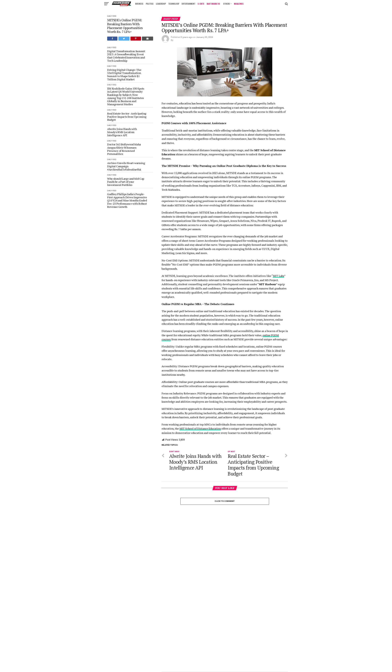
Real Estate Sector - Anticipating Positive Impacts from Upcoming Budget (126, 116)
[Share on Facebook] (112, 39)
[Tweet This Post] (123, 39)
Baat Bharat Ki (213, 3)
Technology (173, 3)
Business (139, 3)
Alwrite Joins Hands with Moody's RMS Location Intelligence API (122, 132)
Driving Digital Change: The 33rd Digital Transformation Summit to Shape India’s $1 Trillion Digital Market (124, 74)
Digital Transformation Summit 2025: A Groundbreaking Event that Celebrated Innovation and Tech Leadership (126, 56)
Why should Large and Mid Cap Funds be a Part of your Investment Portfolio (125, 182)
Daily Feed (111, 16)
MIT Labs (278, 276)
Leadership (161, 3)
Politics (149, 3)
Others (226, 3)
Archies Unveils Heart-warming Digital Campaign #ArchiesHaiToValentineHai (126, 166)
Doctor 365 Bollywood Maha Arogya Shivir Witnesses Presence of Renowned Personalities (124, 149)
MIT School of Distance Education (200, 428)
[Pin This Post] (135, 39)
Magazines (238, 3)
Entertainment (188, 3)
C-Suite (201, 3)
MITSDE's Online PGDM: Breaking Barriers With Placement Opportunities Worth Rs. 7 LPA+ (125, 26)
